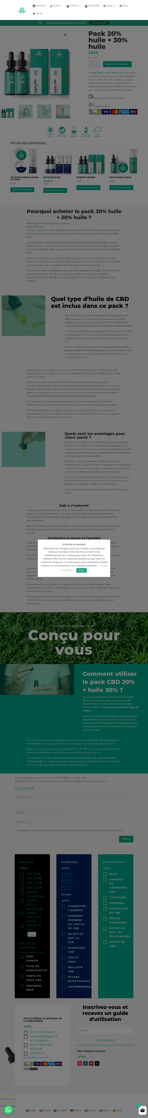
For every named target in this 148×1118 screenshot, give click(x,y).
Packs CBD (93, 6)
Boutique (40, 6)
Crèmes (73, 6)
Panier (39, 13)
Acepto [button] (81, 570)
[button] (8, 1109)
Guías (109, 6)
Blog (124, 6)
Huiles (56, 6)
